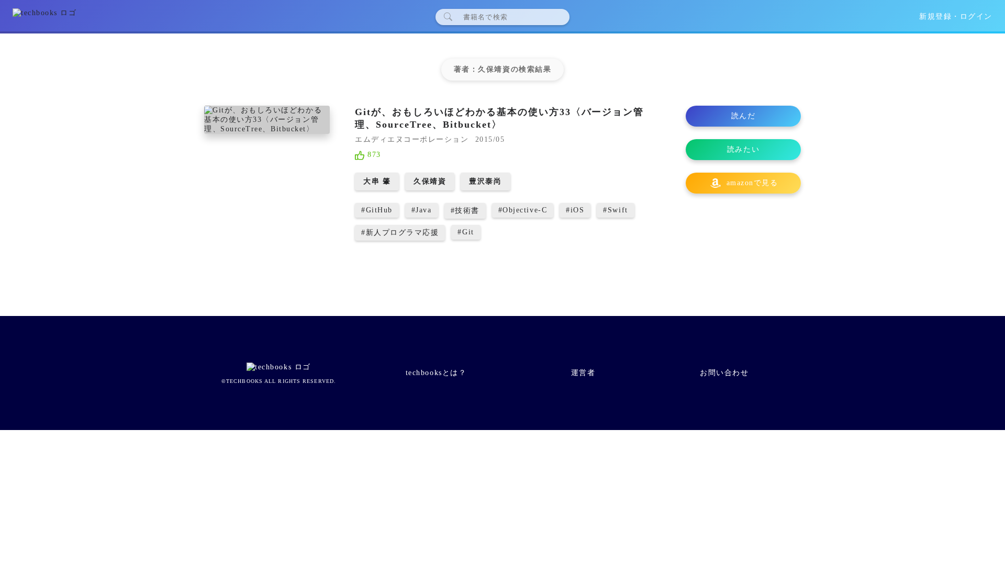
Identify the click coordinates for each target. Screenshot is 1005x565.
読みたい (743, 149)
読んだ (743, 116)
